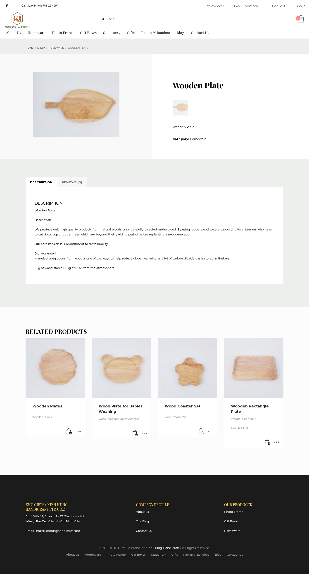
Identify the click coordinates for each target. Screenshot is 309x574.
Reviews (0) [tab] (72, 182)
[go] (103, 19)
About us (142, 511)
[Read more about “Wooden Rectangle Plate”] (267, 442)
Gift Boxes (231, 521)
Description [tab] (41, 182)
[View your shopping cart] (300, 19)
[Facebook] (6, 5)
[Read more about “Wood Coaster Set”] (201, 431)
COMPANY (251, 5)
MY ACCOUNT (215, 5)
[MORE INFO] (78, 431)
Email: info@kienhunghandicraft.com (53, 531)
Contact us (144, 531)
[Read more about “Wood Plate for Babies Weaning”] (135, 433)
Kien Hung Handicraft (162, 548)
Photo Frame (233, 511)
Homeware (198, 139)
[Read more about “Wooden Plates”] (69, 431)
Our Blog (142, 521)
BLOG (237, 5)
